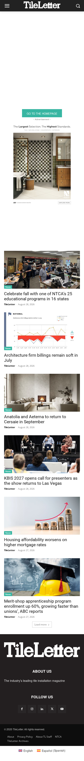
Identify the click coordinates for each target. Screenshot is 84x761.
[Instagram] (32, 709)
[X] (52, 709)
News (8, 286)
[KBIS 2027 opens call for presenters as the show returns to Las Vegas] (42, 454)
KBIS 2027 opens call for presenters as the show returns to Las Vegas (40, 481)
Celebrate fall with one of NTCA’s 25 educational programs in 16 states (38, 296)
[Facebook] (22, 709)
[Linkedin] (42, 709)
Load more (40, 624)
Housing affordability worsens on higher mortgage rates (35, 542)
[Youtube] (62, 709)
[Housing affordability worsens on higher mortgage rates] (42, 516)
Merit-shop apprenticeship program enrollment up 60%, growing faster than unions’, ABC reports (41, 606)
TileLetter (9, 304)
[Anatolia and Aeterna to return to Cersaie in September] (42, 393)
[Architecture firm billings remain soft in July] (42, 331)
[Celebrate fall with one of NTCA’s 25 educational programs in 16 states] (42, 270)
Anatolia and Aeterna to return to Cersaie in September (35, 419)
